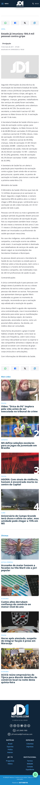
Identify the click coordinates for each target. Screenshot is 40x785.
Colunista (30, 744)
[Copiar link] (34, 23)
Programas (10, 761)
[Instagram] (14, 725)
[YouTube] (21, 725)
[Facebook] (11, 725)
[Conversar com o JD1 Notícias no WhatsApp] (35, 774)
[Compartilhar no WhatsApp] (5, 23)
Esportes (10, 747)
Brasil (10, 744)
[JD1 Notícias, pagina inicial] (20, 3)
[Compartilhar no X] (25, 23)
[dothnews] (23, 782)
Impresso (29, 747)
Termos (30, 761)
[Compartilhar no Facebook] (15, 23)
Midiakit (30, 764)
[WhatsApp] (28, 725)
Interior (10, 752)
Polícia (10, 749)
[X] (18, 725)
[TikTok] (25, 725)
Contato (30, 767)
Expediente (30, 769)
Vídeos (10, 764)
